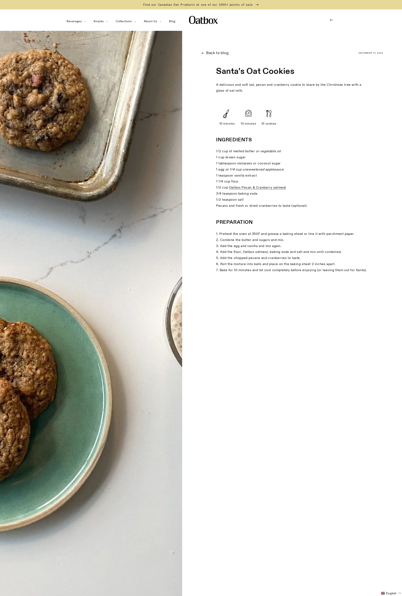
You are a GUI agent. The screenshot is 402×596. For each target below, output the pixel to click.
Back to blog (217, 53)
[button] (77, 21)
